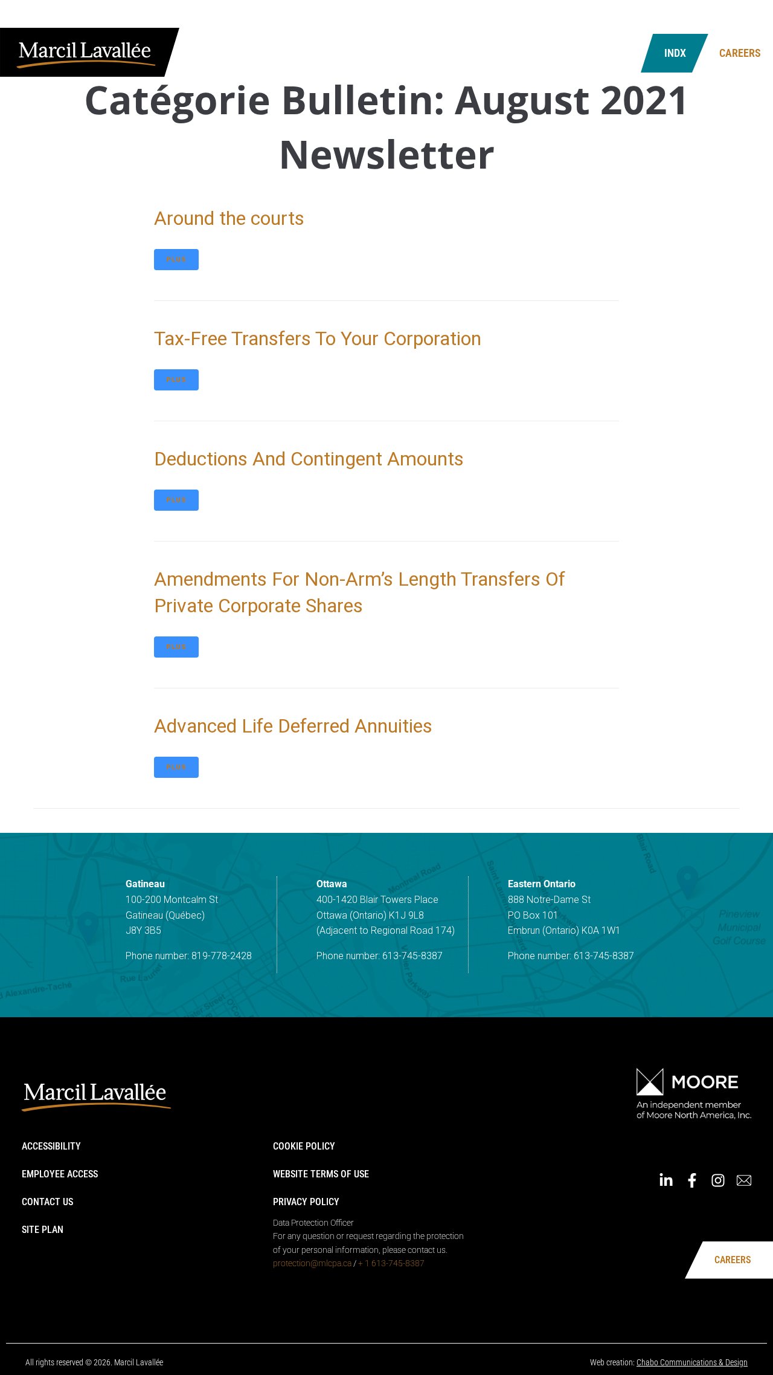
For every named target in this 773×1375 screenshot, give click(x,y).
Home (525, 16)
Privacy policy (306, 1202)
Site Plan (42, 1229)
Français (635, 16)
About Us (251, 53)
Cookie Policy (304, 1146)
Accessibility (51, 1146)
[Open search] (616, 53)
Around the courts (229, 218)
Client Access (575, 16)
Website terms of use (321, 1174)
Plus (176, 260)
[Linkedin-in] (678, 17)
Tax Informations (449, 53)
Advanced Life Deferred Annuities (293, 725)
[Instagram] (730, 17)
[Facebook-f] (704, 17)
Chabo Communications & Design (692, 1362)
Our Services (338, 53)
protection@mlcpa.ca (312, 1263)
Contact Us (557, 53)
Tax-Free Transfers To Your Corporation (317, 338)
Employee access (60, 1174)
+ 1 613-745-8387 (391, 1263)
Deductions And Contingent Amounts (309, 458)
